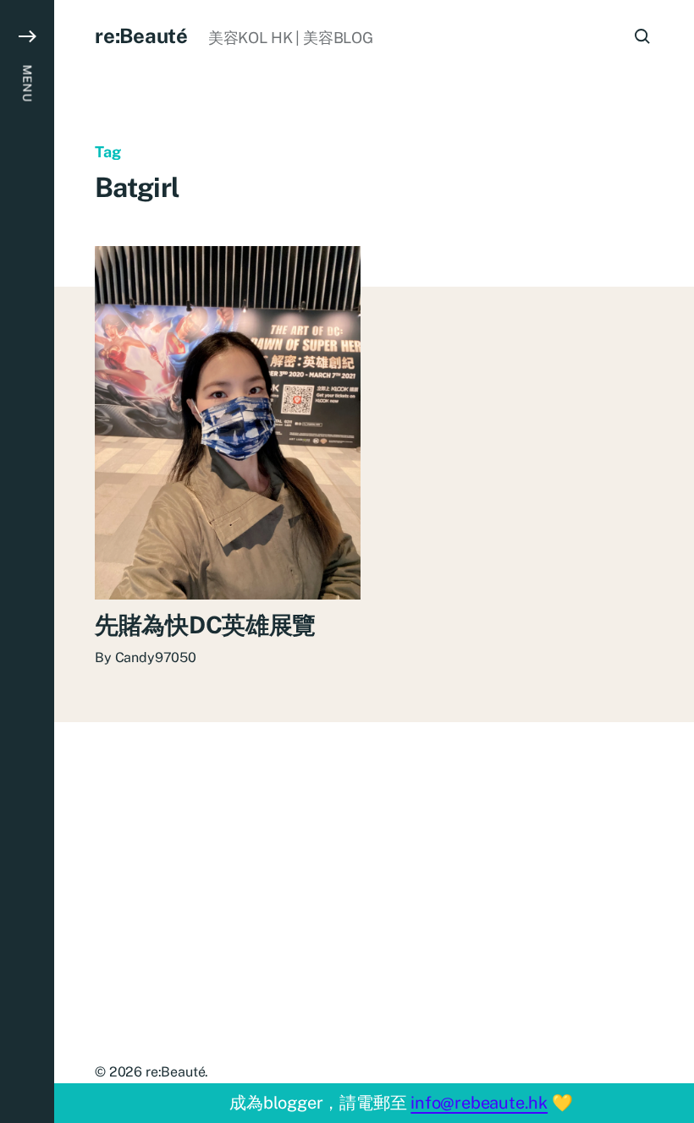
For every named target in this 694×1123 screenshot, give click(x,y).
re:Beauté (141, 35)
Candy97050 (155, 657)
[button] (27, 561)
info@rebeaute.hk (479, 1103)
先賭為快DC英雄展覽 (205, 624)
